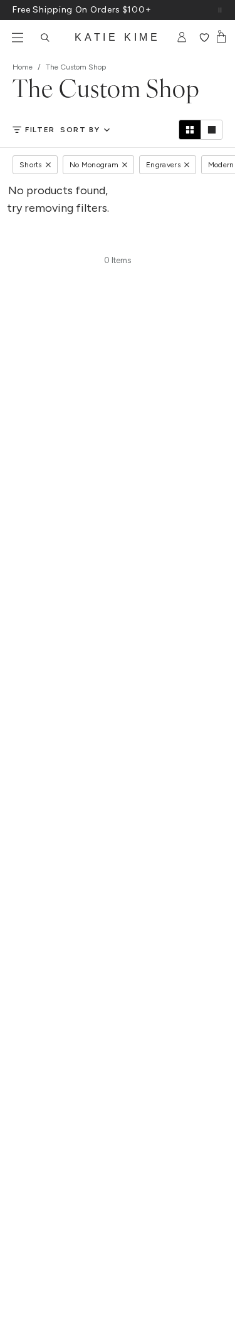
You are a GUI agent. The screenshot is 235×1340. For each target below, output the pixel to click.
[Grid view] (190, 129)
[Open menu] (17, 37)
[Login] (182, 37)
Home (23, 67)
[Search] (45, 37)
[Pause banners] (219, 10)
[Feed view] (211, 129)
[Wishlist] (204, 37)
